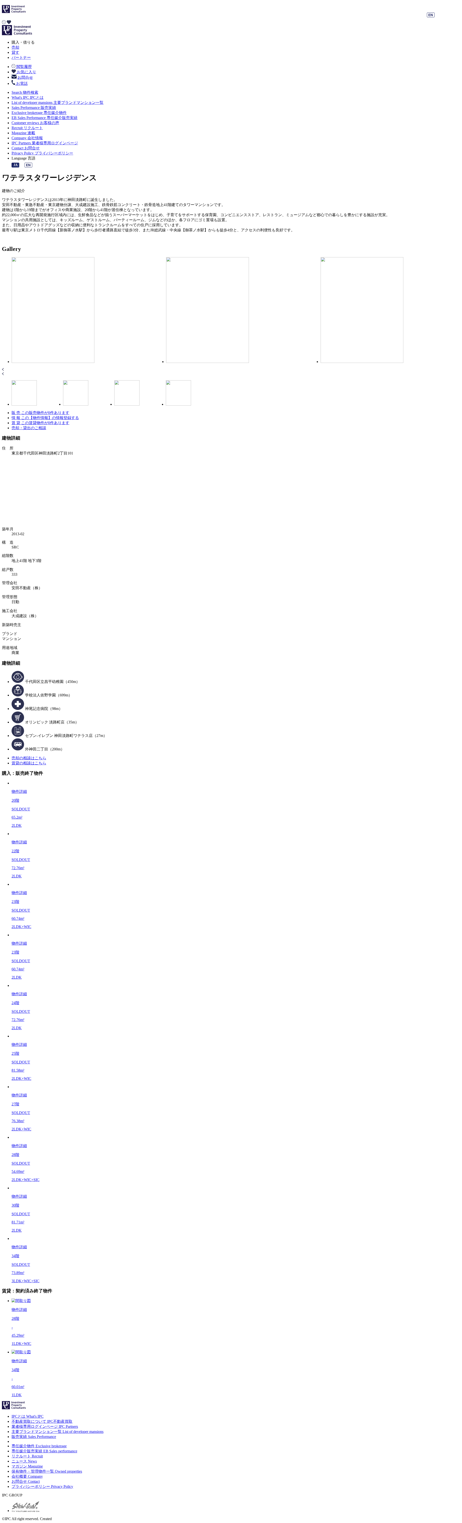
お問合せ (25, 77)
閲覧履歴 (23, 67)
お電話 (21, 83)
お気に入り (26, 72)
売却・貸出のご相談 (29, 428)
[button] (231, 370)
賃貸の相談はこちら (29, 763)
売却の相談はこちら (29, 758)
